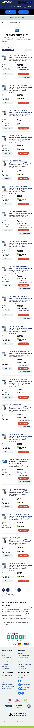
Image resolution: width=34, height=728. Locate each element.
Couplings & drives (23, 657)
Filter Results (7, 50)
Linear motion (21, 659)
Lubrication (21, 666)
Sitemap (6, 721)
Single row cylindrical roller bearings (13, 22)
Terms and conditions (7, 684)
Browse (11, 12)
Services (4, 655)
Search (24, 12)
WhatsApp (29, 6)
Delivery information (7, 688)
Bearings (20, 653)
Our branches (5, 659)
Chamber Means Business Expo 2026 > (25, 677)
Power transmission (23, 655)
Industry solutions (6, 657)
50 (8, 594)
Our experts (5, 664)
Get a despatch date (25, 77)
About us (4, 653)
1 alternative (7, 178)
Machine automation (23, 662)
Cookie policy (19, 721)
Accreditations (5, 668)
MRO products (22, 668)
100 (12, 594)
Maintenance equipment (24, 664)
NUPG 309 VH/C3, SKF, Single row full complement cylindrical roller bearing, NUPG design (20, 461)
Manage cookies (26, 721)
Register (4, 682)
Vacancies (4, 666)
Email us (4, 678)
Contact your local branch (8, 680)
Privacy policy (12, 721)
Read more (5, 41)
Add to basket (23, 74)
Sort (29, 50)
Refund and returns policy (8, 686)
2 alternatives (7, 74)
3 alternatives (7, 103)
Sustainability (5, 662)
